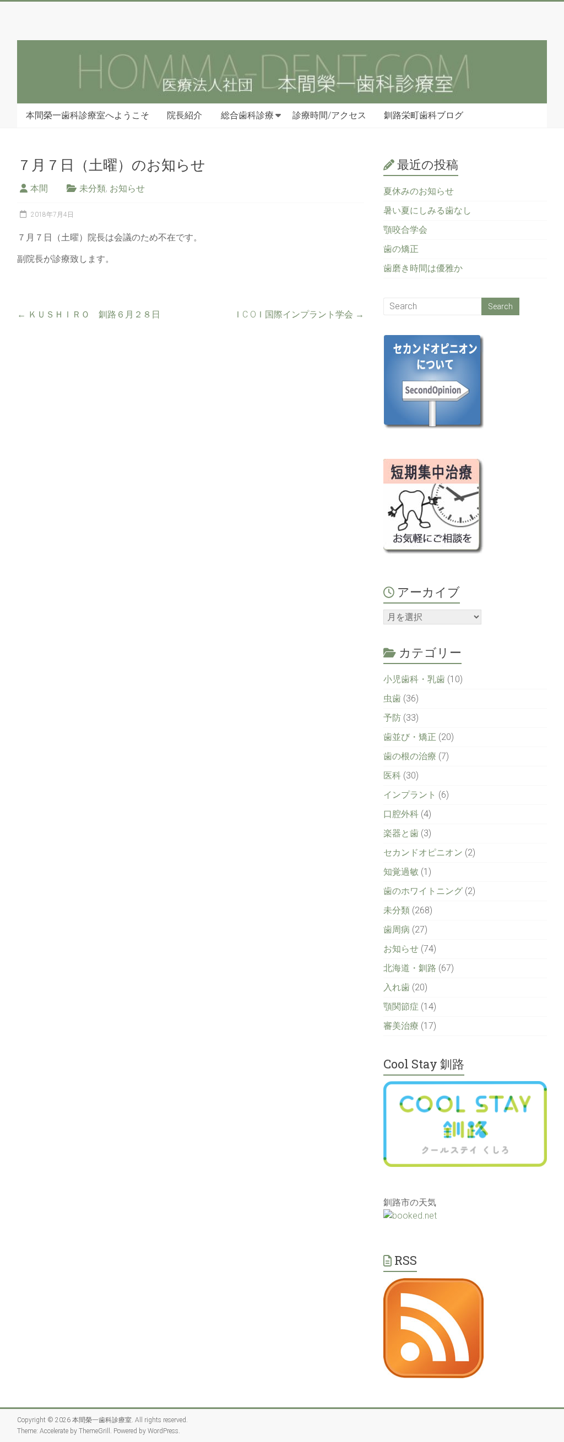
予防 (392, 717)
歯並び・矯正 (409, 737)
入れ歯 (396, 987)
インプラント (409, 794)
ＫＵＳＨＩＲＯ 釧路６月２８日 (88, 314)
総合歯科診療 (247, 115)
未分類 (92, 188)
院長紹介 (184, 115)
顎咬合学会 (405, 229)
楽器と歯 (401, 833)
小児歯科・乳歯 (414, 679)
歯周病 (396, 929)
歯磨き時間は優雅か (423, 268)
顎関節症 (401, 1006)
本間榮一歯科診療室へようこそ (87, 115)
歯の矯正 (401, 249)
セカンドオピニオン (423, 852)
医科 (392, 775)
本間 (39, 188)
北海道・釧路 (409, 968)
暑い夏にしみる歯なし (427, 210)
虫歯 (392, 698)
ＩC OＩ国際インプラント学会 (299, 314)
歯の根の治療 (409, 756)
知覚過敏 (401, 872)
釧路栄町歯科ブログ (423, 115)
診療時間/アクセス (329, 115)
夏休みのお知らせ (418, 191)
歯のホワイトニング (423, 891)
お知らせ (127, 188)
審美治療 (401, 1026)
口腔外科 (401, 814)
